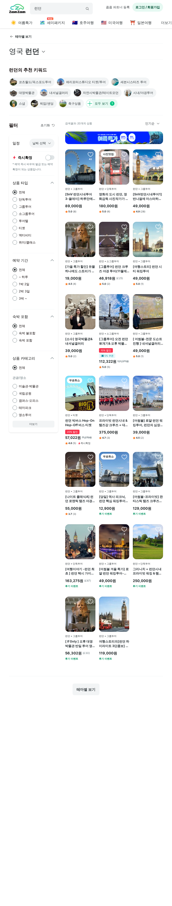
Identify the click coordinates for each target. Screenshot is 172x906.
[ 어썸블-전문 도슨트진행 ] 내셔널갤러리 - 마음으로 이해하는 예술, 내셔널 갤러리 (148, 341)
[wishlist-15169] (90, 529)
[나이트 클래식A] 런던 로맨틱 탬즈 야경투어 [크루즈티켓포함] (80, 499)
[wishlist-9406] (124, 529)
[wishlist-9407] (158, 457)
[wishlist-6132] (90, 602)
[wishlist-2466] (90, 154)
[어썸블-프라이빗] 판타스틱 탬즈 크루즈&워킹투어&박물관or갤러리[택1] (148, 499)
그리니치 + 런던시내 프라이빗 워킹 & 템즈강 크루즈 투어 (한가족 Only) (147, 571)
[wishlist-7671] (158, 529)
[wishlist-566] (124, 602)
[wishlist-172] (158, 227)
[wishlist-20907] (124, 457)
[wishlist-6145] (158, 299)
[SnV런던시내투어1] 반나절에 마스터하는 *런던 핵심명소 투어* (148, 196)
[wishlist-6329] (124, 381)
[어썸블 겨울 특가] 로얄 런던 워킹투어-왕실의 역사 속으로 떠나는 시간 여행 (114, 571)
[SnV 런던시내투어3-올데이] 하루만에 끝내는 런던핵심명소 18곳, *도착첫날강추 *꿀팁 (79, 196)
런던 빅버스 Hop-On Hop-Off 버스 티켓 (80, 422)
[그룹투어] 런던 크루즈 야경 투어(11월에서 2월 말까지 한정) (113, 269)
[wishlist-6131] (90, 227)
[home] (17, 9)
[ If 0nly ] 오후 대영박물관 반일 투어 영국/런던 (79, 643)
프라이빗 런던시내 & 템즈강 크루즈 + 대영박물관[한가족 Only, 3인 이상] (113, 422)
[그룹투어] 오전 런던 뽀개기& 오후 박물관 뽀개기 (113, 341)
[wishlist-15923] (124, 299)
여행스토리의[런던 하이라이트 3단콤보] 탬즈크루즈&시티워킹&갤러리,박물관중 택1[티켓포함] (114, 643)
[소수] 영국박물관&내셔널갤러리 (78, 341)
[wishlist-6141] (158, 381)
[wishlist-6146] (90, 299)
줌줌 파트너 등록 (118, 7)
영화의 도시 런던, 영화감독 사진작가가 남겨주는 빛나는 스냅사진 (114, 196)
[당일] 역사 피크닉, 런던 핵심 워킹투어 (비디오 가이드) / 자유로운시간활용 (113, 499)
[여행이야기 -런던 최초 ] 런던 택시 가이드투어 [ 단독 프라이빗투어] (80, 571)
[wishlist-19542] (124, 154)
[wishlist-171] (90, 457)
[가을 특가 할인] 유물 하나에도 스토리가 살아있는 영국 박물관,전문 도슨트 (80, 269)
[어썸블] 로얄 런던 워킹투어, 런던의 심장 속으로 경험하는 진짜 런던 (148, 422)
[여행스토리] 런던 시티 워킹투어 (147, 269)
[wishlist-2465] (158, 154)
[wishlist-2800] (90, 381)
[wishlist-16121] (124, 227)
